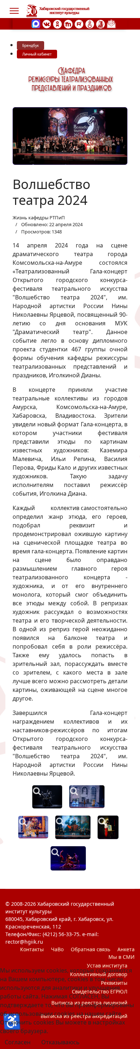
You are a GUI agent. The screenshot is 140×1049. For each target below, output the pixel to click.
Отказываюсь (60, 1042)
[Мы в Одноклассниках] (57, 23)
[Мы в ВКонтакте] (46, 23)
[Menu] (14, 11)
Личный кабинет (37, 54)
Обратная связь (90, 949)
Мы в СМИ (121, 956)
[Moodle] (68, 23)
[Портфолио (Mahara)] (89, 23)
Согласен (18, 1042)
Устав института (107, 965)
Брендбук (30, 45)
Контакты (32, 949)
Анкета (126, 949)
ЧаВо (57, 949)
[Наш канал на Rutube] (79, 23)
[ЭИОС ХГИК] (100, 23)
